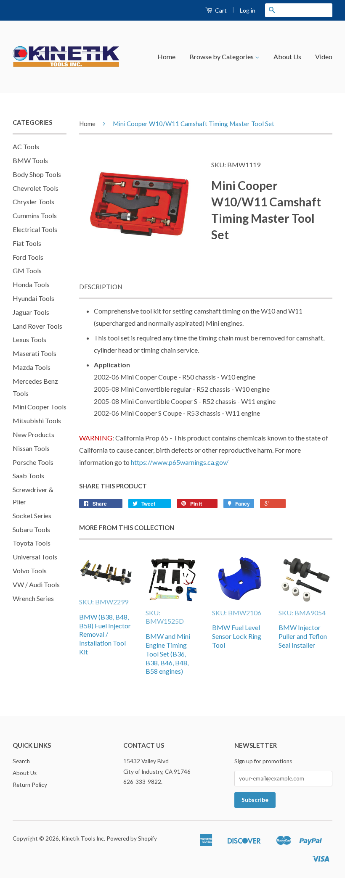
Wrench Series (33, 598)
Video (323, 57)
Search (21, 761)
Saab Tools (28, 476)
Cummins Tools (35, 215)
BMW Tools (30, 160)
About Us (287, 57)
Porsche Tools (33, 462)
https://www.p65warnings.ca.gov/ (179, 462)
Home (166, 57)
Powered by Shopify (131, 838)
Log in (247, 10)
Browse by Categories (222, 57)
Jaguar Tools (31, 312)
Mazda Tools (31, 367)
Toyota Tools (31, 543)
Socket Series (32, 515)
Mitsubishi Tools (37, 420)
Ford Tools (28, 257)
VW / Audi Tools (36, 584)
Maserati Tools (34, 353)
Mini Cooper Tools (39, 407)
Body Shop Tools (37, 174)
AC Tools (26, 146)
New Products (33, 434)
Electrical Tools (35, 229)
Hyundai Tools (33, 298)
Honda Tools (31, 284)
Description (100, 286)
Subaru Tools (31, 529)
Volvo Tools (30, 571)
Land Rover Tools (37, 326)
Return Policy (30, 784)
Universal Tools (35, 557)
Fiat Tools (27, 243)
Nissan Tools (31, 448)
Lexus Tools (29, 339)
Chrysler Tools (33, 202)
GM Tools (27, 270)
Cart (220, 10)
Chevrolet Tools (35, 188)
